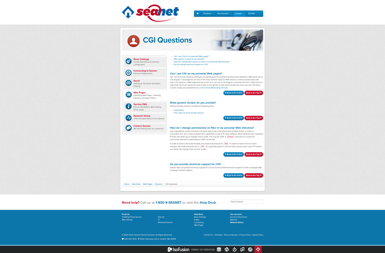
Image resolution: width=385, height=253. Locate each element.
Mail (253, 14)
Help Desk (136, 184)
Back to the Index (234, 93)
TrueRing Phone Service (132, 217)
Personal (158, 184)
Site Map (218, 235)
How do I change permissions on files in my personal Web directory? (202, 62)
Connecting (199, 223)
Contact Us (208, 235)
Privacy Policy (245, 235)
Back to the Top (253, 93)
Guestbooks (179, 110)
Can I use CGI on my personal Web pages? (191, 56)
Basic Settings (200, 217)
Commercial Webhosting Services (214, 88)
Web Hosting (127, 220)
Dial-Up (161, 217)
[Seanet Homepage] (150, 13)
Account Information (238, 217)
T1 (159, 220)
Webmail (233, 220)
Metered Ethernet (165, 223)
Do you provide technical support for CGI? (191, 65)
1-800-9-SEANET (168, 202)
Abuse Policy (257, 235)
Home (126, 184)
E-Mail (196, 220)
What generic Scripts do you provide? (189, 59)
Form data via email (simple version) (189, 113)
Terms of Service (231, 235)
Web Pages (147, 184)
